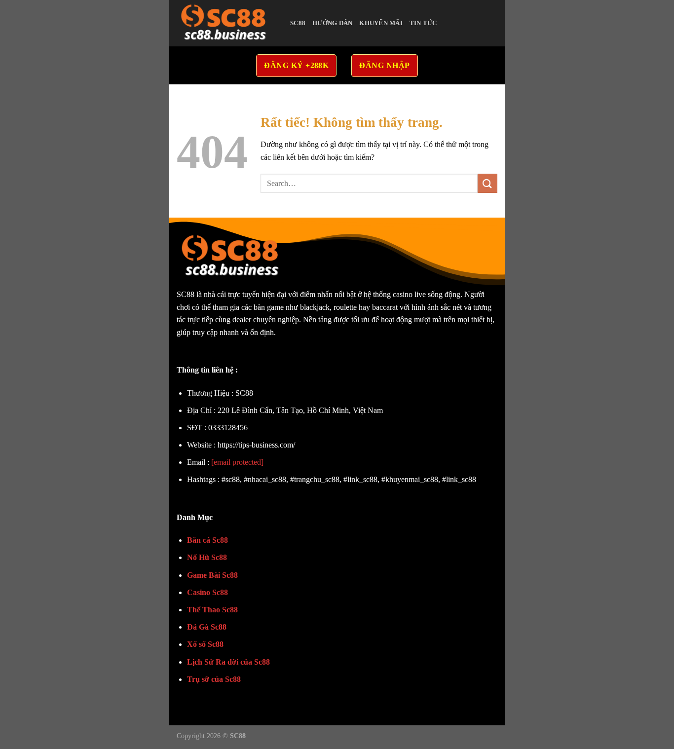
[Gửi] (487, 183)
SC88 (297, 23)
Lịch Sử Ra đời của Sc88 (228, 662)
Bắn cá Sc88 (207, 540)
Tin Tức (423, 23)
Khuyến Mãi (381, 23)
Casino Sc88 (207, 592)
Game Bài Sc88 (212, 575)
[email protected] (237, 462)
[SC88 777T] (226, 23)
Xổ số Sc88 (205, 644)
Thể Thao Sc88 (212, 609)
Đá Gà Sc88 (206, 627)
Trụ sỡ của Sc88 (214, 679)
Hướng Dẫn (332, 23)
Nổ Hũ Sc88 (207, 557)
